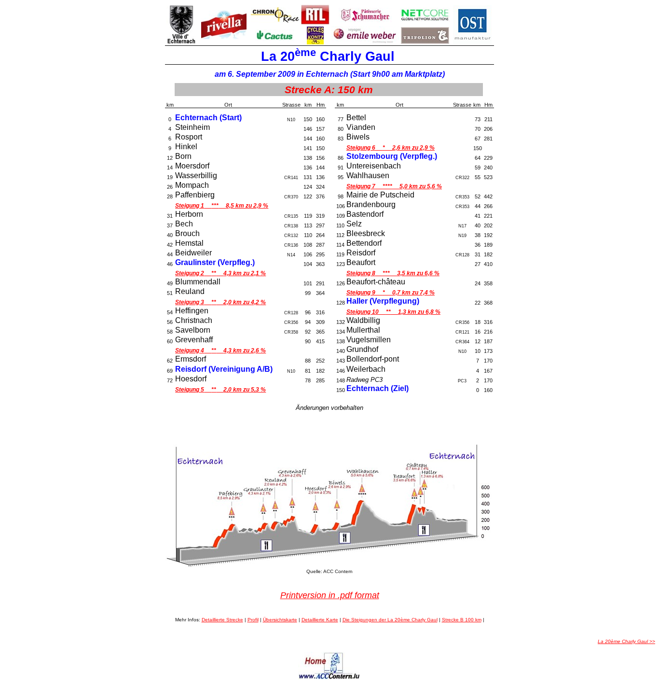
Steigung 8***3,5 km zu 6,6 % (392, 273)
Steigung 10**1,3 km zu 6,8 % (393, 311)
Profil (253, 619)
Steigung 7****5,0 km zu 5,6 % (394, 186)
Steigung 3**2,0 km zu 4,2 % (220, 302)
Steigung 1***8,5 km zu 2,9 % (221, 205)
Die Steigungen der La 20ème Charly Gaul (390, 619)
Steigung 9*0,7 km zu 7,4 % (390, 292)
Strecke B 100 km (461, 619)
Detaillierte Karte (320, 619)
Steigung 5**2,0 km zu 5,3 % (220, 389)
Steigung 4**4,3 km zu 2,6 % (220, 350)
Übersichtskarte (280, 619)
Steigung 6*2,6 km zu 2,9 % (390, 147)
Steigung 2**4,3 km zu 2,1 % (220, 273)
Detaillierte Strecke (222, 619)
